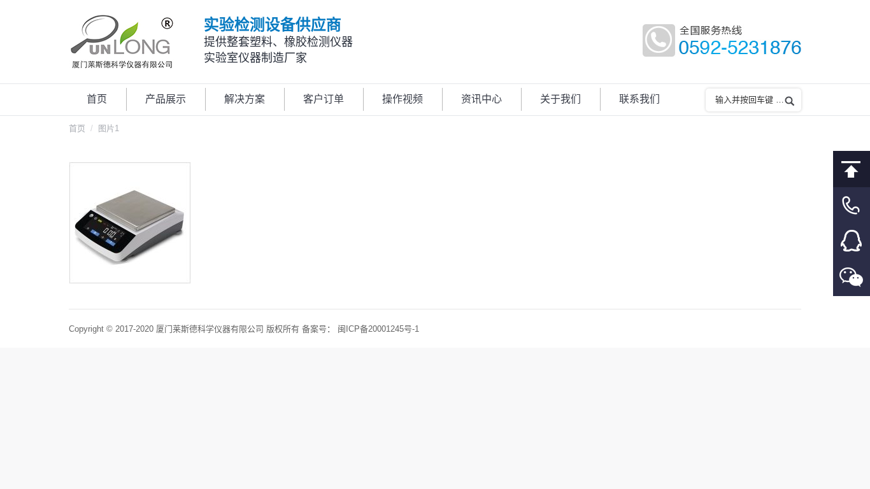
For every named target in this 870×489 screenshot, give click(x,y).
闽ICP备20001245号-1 (378, 329)
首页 (77, 128)
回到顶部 (851, 169)
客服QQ (851, 241)
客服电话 (851, 205)
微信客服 (851, 278)
